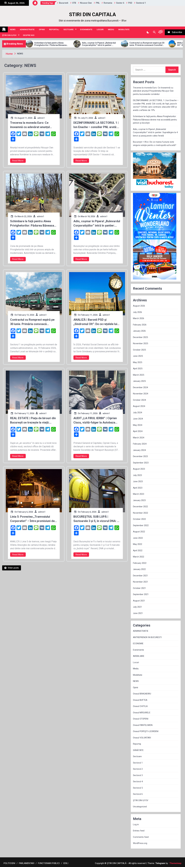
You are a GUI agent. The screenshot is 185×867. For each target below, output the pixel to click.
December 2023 (140, 456)
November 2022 (140, 513)
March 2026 (138, 318)
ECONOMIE (138, 643)
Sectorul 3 (138, 775)
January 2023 (139, 500)
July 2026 (137, 312)
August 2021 (139, 600)
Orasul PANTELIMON (142, 725)
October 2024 (139, 400)
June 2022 (138, 538)
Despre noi (28, 35)
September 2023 (141, 462)
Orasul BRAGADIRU (142, 693)
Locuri (100, 29)
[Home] (4, 29)
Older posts (13, 568)
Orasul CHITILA (140, 706)
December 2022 (140, 506)
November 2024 (140, 393)
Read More (18, 160)
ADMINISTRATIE (27, 29)
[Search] (154, 32)
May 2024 (137, 425)
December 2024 (140, 387)
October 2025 (139, 350)
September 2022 (141, 525)
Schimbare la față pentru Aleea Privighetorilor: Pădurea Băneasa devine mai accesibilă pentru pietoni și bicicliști (33, 223)
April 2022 (137, 550)
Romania (108, 3)
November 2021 (140, 581)
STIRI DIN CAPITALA (92, 14)
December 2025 (140, 337)
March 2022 (138, 556)
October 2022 (139, 519)
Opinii (42, 29)
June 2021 (138, 613)
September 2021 (141, 594)
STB (74, 3)
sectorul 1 (141, 3)
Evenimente (86, 29)
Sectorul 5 (138, 788)
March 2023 (138, 494)
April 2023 (137, 487)
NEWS (12, 29)
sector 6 (120, 3)
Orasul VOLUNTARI (142, 737)
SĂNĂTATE (138, 750)
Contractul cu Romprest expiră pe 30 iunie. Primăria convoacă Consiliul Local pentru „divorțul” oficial (114, 44)
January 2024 (139, 450)
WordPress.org (140, 843)
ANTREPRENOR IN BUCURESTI (147, 637)
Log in (136, 824)
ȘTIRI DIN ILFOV (9, 35)
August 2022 (139, 531)
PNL (98, 3)
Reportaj (54, 29)
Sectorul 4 (138, 781)
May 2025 (137, 362)
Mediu (111, 29)
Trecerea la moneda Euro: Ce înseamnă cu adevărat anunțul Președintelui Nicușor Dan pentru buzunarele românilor (31, 125)
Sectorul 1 (138, 762)
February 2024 (139, 444)
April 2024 (137, 431)
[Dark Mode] (148, 32)
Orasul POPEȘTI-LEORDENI (145, 731)
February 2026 (139, 324)
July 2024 (137, 412)
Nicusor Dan (86, 3)
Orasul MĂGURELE (141, 712)
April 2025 (137, 368)
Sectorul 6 (138, 794)
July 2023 (137, 475)
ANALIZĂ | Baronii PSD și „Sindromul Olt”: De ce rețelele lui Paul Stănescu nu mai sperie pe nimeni (161, 44)
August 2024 (139, 406)
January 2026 (139, 331)
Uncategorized (140, 806)
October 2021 (139, 588)
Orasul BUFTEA (140, 700)
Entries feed (138, 830)
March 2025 (138, 375)
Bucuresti (63, 3)
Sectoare (68, 29)
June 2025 (138, 356)
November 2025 (140, 343)
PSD (130, 3)
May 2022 (137, 544)
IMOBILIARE (138, 656)
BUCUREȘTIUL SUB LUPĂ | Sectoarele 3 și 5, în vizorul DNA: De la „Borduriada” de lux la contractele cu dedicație (97, 519)
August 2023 (139, 469)
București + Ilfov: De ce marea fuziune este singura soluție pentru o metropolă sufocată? (154, 143)
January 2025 (139, 381)
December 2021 (140, 575)
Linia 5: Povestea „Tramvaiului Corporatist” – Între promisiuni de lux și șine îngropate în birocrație (32, 519)
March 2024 (138, 437)
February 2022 (139, 563)
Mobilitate (124, 29)
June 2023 (138, 481)
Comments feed (141, 837)
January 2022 (139, 569)
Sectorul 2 (138, 769)
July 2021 (137, 607)
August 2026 (139, 306)
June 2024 (138, 418)
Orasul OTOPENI (140, 718)
